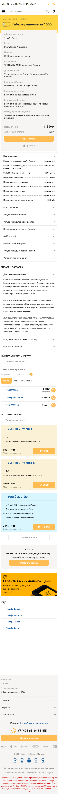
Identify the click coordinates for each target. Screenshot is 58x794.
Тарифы (6, 707)
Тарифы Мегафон (14, 615)
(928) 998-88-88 (14, 397)
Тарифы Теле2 (13, 621)
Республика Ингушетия (34, 723)
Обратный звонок (29, 738)
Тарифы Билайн (19, 19)
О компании (8, 714)
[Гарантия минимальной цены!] (29, 584)
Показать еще (28, 537)
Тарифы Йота (12, 628)
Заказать (30, 138)
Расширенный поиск (23, 381)
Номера (6, 700)
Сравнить (30, 145)
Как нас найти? (48, 4)
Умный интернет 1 (21, 429)
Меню (4, 11)
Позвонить (53, 397)
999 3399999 (12, 405)
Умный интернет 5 (21, 463)
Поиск (6, 380)
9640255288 (12, 390)
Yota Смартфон (19, 496)
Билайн (6, 19)
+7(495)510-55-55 (54, 4)
